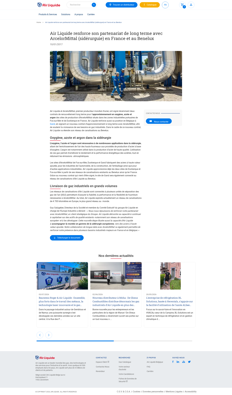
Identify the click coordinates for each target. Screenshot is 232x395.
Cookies (136, 392)
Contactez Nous (102, 367)
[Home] (45, 357)
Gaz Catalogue (125, 362)
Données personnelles (153, 392)
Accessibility (191, 392)
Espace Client (101, 362)
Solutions (65, 14)
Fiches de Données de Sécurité (128, 380)
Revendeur (100, 371)
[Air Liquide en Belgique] (49, 5)
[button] (40, 335)
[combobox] (82, 5)
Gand (52, 124)
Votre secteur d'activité (124, 368)
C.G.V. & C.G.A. (123, 392)
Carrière (91, 14)
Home (39, 22)
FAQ (148, 367)
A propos (79, 14)
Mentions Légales (174, 392)
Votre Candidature (126, 374)
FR (165, 5)
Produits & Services (48, 14)
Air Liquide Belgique (155, 362)
